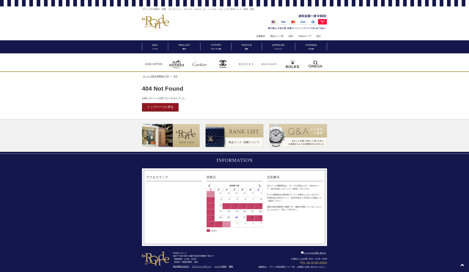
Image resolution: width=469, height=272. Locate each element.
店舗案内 (260, 36)
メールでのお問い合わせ (315, 253)
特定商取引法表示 (181, 266)
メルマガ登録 (220, 266)
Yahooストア (304, 36)
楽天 (318, 36)
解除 (231, 266)
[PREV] (209, 185)
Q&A (291, 36)
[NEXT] (259, 185)
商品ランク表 (276, 36)
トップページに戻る (160, 106)
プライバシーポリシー (202, 266)
